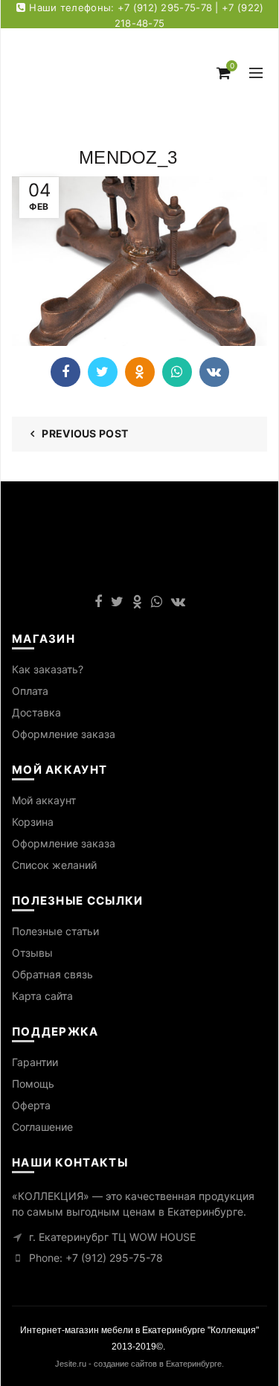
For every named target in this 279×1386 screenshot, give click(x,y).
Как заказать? (47, 669)
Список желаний (54, 865)
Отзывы (32, 952)
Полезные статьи (55, 931)
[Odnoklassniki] (140, 372)
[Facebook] (65, 372)
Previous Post (85, 433)
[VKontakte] (214, 372)
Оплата (30, 690)
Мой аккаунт (44, 800)
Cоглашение (42, 1126)
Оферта (31, 1105)
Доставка (36, 712)
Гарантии (35, 1062)
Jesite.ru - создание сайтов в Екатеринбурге (138, 1363)
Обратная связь (52, 974)
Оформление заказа (63, 734)
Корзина (33, 821)
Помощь (33, 1083)
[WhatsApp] (177, 372)
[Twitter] (103, 372)
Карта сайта (42, 995)
